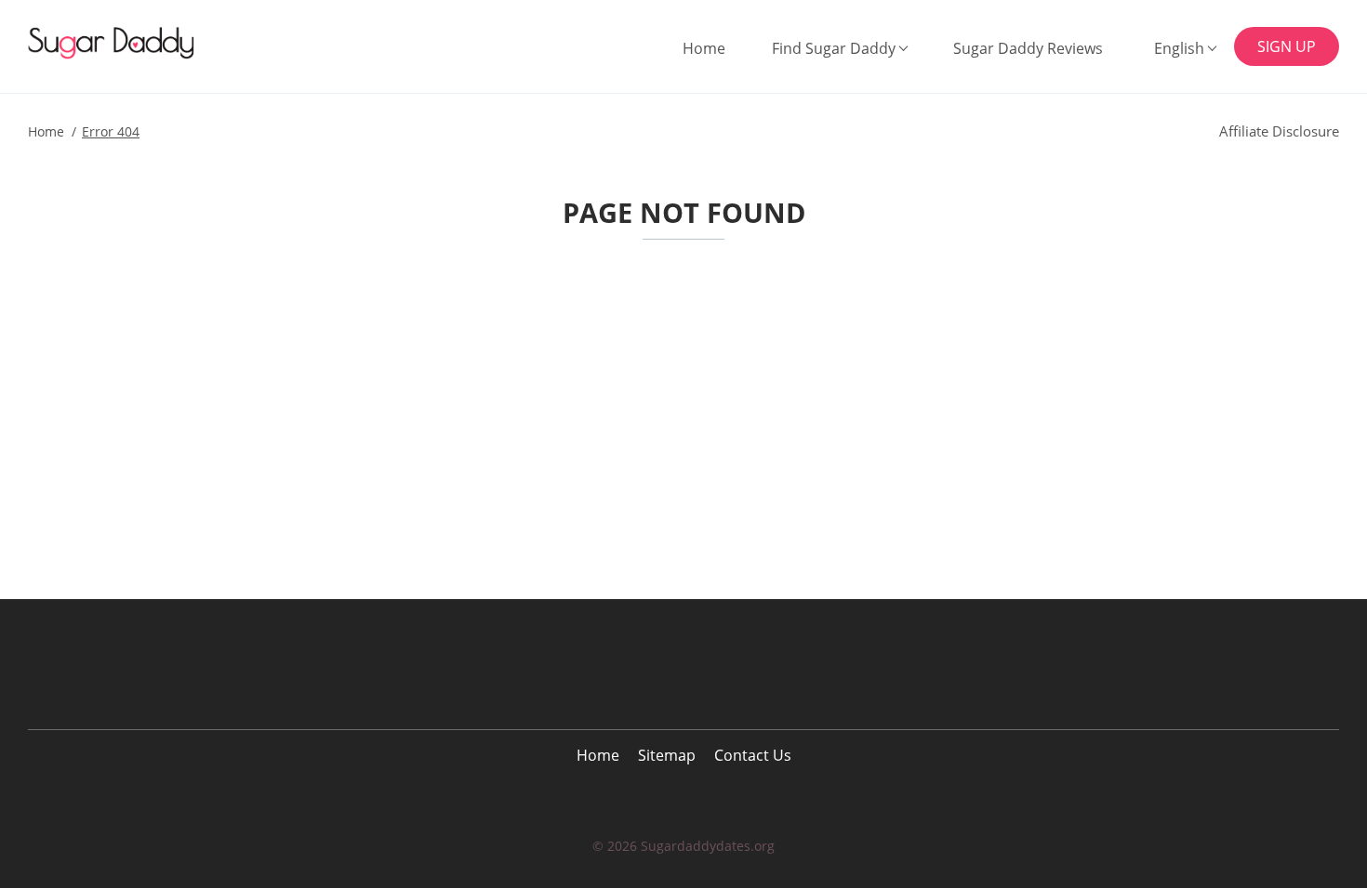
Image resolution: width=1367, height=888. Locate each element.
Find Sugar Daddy (834, 48)
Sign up (1286, 46)
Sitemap (667, 755)
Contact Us (752, 755)
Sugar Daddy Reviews (1028, 48)
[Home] (122, 43)
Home (704, 48)
